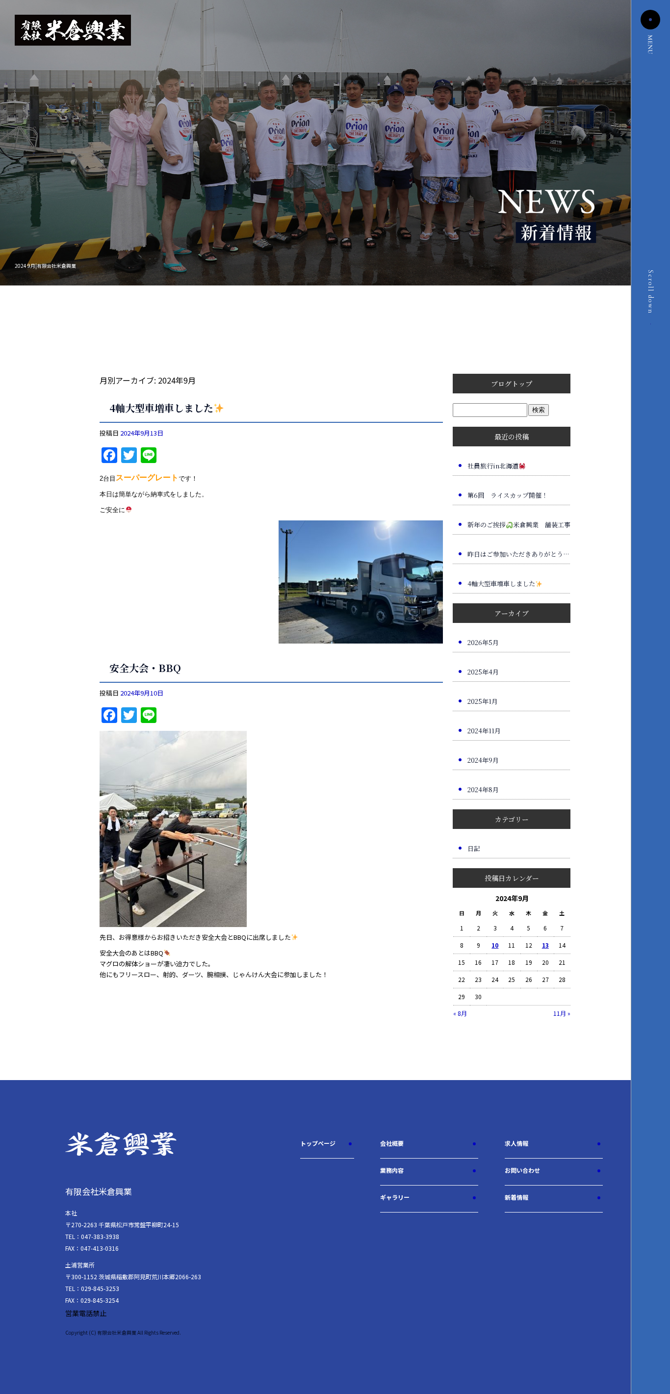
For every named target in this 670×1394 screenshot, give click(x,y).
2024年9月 (483, 760)
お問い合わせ (522, 1170)
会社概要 (392, 1143)
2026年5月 (483, 642)
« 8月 (460, 1013)
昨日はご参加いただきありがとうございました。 (518, 554)
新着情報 (516, 1197)
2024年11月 (484, 730)
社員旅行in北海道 (492, 465)
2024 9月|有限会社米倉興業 (45, 265)
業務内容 (392, 1170)
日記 (473, 848)
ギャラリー (395, 1197)
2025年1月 (482, 701)
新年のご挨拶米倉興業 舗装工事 (518, 524)
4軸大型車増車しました (161, 408)
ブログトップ (511, 383)
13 (545, 945)
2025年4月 (483, 671)
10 (494, 945)
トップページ (317, 1143)
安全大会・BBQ (145, 668)
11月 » (561, 1013)
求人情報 (516, 1143)
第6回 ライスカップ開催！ (507, 495)
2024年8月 (483, 789)
